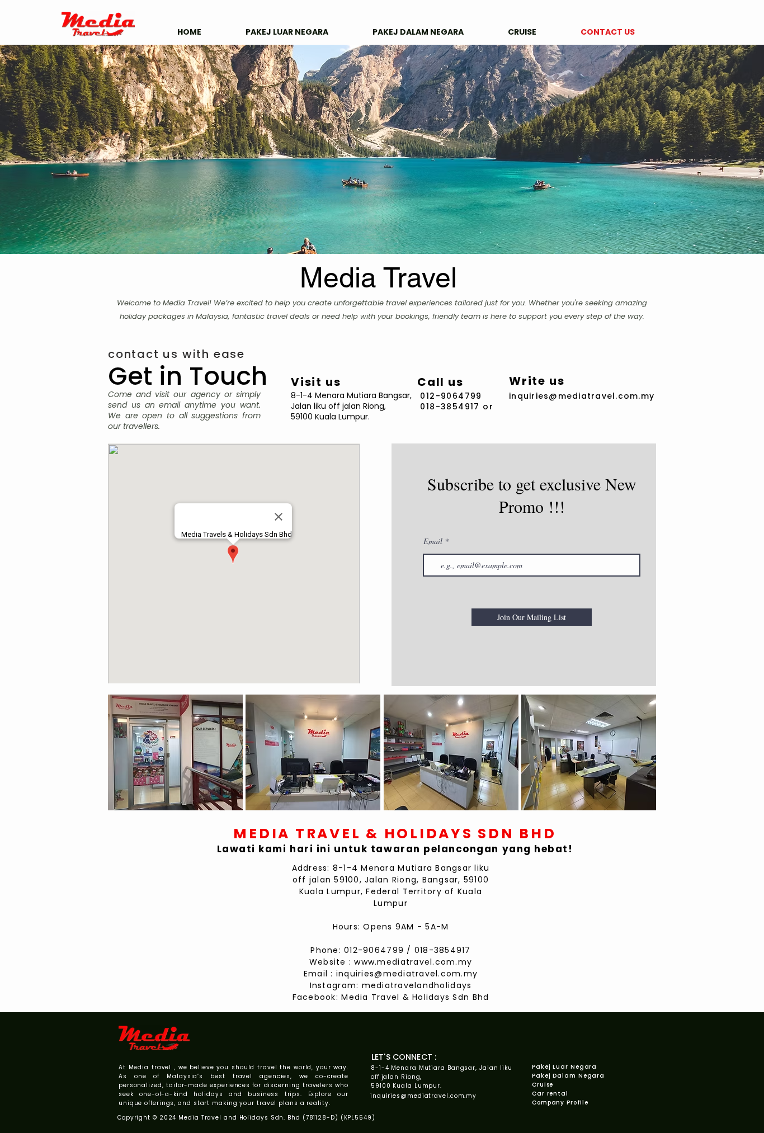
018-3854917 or (456, 406)
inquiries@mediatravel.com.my (407, 973)
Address (310, 868)
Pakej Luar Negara (564, 1067)
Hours (345, 926)
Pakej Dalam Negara (568, 1075)
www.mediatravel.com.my (413, 961)
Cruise (542, 1084)
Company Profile (560, 1102)
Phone (324, 950)
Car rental (550, 1093)
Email (432, 541)
